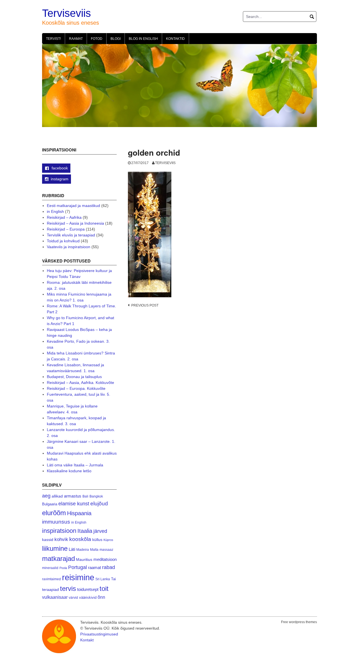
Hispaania (79, 513)
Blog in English (143, 39)
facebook (59, 168)
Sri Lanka (102, 579)
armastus (72, 496)
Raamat (76, 39)
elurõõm (54, 513)
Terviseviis (66, 13)
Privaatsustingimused (99, 634)
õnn (101, 597)
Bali (85, 496)
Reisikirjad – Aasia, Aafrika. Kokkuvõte (80, 382)
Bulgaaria (49, 504)
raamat (94, 567)
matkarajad (58, 558)
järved (100, 531)
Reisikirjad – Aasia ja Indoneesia (75, 223)
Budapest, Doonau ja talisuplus (74, 376)
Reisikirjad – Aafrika (64, 217)
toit (104, 588)
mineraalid (50, 568)
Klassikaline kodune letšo (69, 471)
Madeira (82, 549)
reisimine (78, 577)
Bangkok (96, 496)
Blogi (116, 39)
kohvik (61, 539)
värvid (73, 598)
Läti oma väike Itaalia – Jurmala (75, 465)
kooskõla (80, 539)
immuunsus (56, 522)
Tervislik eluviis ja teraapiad (71, 235)
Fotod (96, 39)
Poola (63, 568)
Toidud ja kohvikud (63, 241)
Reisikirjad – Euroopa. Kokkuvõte (76, 388)
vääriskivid (87, 597)
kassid (47, 540)
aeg (46, 496)
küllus (97, 540)
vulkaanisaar (55, 597)
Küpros (108, 540)
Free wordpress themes (299, 622)
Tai (113, 579)
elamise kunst (73, 503)
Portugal (77, 567)
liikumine (55, 548)
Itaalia (84, 531)
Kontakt (87, 640)
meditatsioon (105, 559)
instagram (59, 179)
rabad (108, 567)
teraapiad (50, 589)
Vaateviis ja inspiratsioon (68, 247)
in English (55, 211)
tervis (68, 588)
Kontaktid (175, 39)
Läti (72, 549)
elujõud (99, 503)
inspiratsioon (59, 530)
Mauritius (84, 560)
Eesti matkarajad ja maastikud (73, 205)
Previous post (144, 305)
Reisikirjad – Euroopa (66, 229)
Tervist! (53, 39)
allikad (57, 496)
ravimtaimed (51, 579)
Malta (94, 549)
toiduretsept (87, 589)
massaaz (106, 550)
